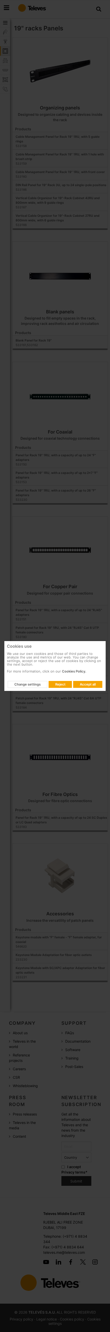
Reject (60, 684)
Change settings (27, 684)
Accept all (88, 684)
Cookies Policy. (74, 671)
